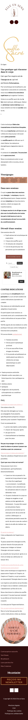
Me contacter (14, 672)
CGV (14, 708)
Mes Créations (6, 666)
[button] (14, 29)
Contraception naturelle (9, 651)
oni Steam (5, 655)
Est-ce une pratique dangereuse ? (12, 608)
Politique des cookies (14, 711)
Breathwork (5, 659)
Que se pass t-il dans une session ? (12, 453)
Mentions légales (14, 705)
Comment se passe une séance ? (12, 404)
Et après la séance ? (7, 532)
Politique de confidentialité (14, 713)
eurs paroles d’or (8, 662)
